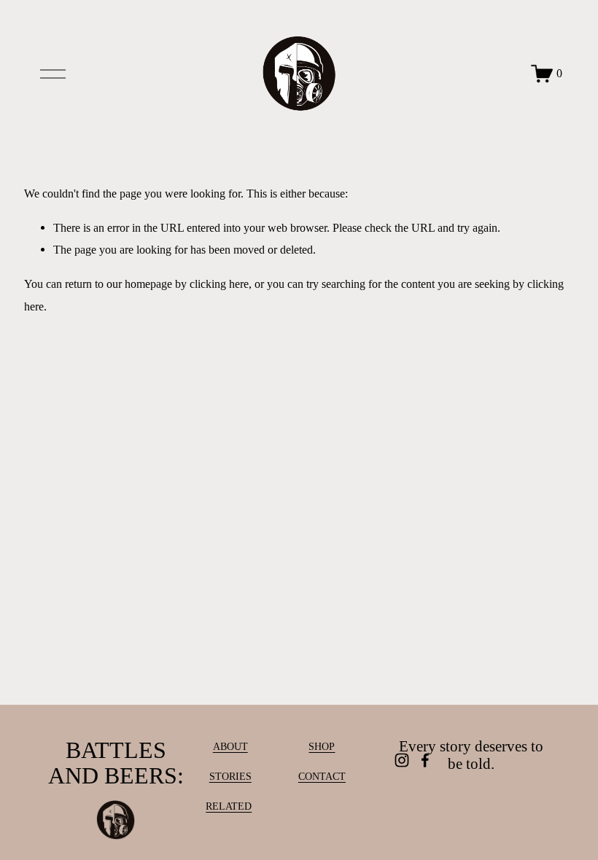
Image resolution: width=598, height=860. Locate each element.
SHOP (321, 746)
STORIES (230, 776)
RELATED (229, 806)
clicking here (219, 284)
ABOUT (230, 746)
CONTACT (322, 776)
